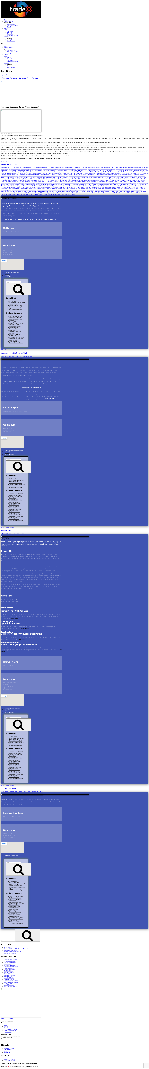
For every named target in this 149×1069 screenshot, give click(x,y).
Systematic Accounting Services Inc (12, 951)
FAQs (5, 29)
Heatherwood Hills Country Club (14, 353)
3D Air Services (13, 301)
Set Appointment (5, 1040)
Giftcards (6, 28)
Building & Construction (15, 322)
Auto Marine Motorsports (15, 319)
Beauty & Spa (12, 320)
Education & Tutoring (14, 324)
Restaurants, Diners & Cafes (16, 338)
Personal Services (13, 333)
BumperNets (6, 530)
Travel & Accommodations (16, 343)
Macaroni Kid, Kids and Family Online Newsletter (17, 303)
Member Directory (8, 21)
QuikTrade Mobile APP (12, 25)
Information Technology (15, 331)
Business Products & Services (16, 323)
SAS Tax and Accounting (15, 309)
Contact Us (6, 36)
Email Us (3, 1041)
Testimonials (10, 34)
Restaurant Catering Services (16, 337)
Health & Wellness (14, 327)
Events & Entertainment (15, 326)
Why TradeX (10, 31)
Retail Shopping (13, 340)
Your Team (9, 39)
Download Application (12, 35)
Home (5, 20)
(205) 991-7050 (8, 1039)
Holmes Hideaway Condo (15, 305)
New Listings (12, 330)
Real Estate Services (14, 336)
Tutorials (9, 27)
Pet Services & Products (15, 317)
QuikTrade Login (11, 24)
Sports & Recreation (14, 341)
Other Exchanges (11, 41)
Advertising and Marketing (16, 316)
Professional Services (14, 334)
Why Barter (10, 32)
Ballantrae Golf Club (9, 164)
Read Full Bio (14, 618)
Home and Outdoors (14, 329)
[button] (74, 43)
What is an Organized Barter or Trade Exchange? (21, 78)
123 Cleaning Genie (8, 788)
